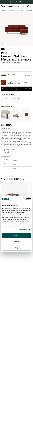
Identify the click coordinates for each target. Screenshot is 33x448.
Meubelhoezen (20, 10)
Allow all (16, 235)
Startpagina (4, 10)
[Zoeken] (23, 6)
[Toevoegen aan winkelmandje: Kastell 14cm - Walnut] (9, 109)
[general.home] (3, 6)
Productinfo (6, 125)
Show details (23, 229)
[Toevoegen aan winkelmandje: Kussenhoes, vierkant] (30, 109)
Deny (16, 247)
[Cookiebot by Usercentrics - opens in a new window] (23, 199)
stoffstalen (20, 2)
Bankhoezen (29, 10)
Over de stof (7, 128)
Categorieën (12, 10)
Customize (15, 241)
